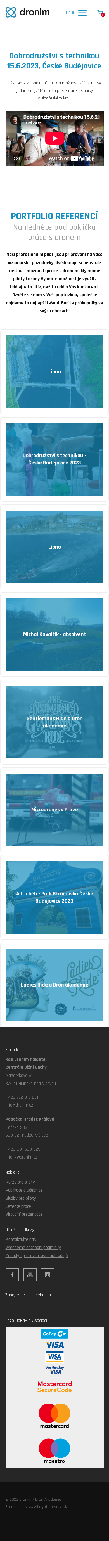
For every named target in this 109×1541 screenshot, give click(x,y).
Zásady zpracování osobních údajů (37, 1256)
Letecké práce (18, 1206)
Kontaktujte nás (21, 1239)
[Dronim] (27, 12)
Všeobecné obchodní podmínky (33, 1247)
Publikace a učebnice (24, 1190)
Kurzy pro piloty (20, 1182)
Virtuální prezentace (24, 1214)
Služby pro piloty (21, 1198)
